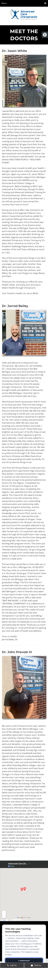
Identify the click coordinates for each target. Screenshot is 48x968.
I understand (24, 961)
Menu (4, 3)
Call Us (13, 965)
